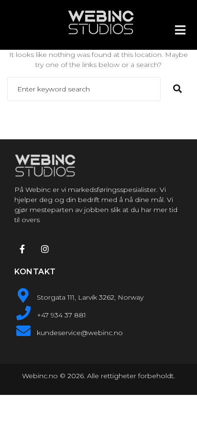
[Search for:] (84, 89)
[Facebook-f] (22, 249)
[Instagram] (44, 249)
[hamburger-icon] (180, 30)
